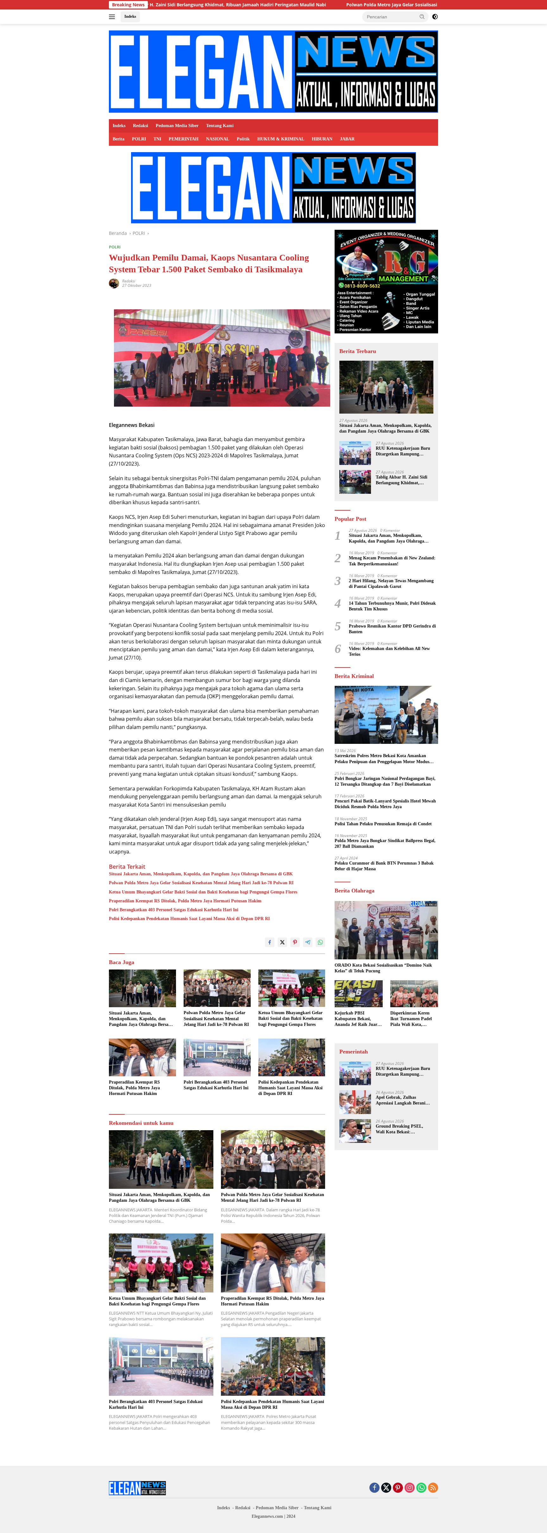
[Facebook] (374, 1488)
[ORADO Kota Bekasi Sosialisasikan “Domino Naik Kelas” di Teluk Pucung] (386, 930)
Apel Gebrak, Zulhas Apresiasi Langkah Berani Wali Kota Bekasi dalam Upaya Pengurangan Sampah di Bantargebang (404, 1100)
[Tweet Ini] (282, 942)
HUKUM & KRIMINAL (280, 139)
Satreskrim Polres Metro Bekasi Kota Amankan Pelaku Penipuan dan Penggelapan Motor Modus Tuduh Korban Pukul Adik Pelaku (382, 758)
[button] (422, 16)
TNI (157, 139)
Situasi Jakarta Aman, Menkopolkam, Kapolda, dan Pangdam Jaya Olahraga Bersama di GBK (201, 874)
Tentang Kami (220, 125)
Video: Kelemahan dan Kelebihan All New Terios (389, 651)
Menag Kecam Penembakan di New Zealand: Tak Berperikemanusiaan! (392, 561)
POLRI (139, 139)
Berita (118, 139)
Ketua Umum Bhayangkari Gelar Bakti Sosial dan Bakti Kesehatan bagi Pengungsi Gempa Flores (203, 892)
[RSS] (433, 1488)
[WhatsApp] (421, 1488)
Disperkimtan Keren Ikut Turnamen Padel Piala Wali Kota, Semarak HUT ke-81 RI (413, 1019)
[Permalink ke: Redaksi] (114, 283)
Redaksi (140, 125)
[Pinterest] (398, 1488)
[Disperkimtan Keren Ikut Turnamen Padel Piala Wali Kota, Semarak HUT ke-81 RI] (414, 993)
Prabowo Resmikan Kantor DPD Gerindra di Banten (392, 629)
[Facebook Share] (269, 942)
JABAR (347, 139)
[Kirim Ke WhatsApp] (320, 942)
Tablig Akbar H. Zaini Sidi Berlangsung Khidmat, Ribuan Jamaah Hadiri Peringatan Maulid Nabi (401, 480)
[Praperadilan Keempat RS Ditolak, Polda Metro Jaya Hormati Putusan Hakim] (142, 1057)
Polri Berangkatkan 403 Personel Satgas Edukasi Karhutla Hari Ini (173, 909)
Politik (243, 139)
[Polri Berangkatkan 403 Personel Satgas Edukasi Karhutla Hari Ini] (217, 1057)
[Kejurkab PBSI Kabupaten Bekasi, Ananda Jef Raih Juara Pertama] (358, 993)
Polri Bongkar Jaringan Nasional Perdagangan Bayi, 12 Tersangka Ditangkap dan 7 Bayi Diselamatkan (385, 781)
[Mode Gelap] (435, 16)
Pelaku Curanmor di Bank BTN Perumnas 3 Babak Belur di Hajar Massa (384, 866)
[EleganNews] (273, 71)
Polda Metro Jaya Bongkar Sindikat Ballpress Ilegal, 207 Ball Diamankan (385, 843)
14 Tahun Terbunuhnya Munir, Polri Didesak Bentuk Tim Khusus (392, 606)
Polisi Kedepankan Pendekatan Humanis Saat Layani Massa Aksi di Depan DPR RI (189, 918)
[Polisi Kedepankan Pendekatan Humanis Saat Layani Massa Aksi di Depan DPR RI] (291, 1057)
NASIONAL (217, 139)
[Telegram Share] (307, 942)
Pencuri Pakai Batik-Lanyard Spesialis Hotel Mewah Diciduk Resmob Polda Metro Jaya (385, 804)
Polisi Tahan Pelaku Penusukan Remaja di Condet (383, 823)
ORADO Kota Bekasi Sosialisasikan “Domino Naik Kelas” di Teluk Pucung (383, 968)
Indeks (130, 16)
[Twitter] (386, 1488)
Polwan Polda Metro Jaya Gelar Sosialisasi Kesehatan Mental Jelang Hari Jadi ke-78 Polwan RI (359, 5)
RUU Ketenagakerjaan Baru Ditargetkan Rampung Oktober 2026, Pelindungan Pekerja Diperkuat (403, 451)
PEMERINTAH (183, 139)
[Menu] (113, 16)
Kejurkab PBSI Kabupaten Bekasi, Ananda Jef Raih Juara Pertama (357, 1019)
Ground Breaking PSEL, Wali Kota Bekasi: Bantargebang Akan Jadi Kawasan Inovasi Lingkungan (404, 1129)
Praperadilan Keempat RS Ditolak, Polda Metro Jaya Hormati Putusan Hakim (185, 901)
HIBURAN (322, 139)
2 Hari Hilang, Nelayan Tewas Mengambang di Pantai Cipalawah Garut (391, 583)
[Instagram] (410, 1488)
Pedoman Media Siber (177, 125)
